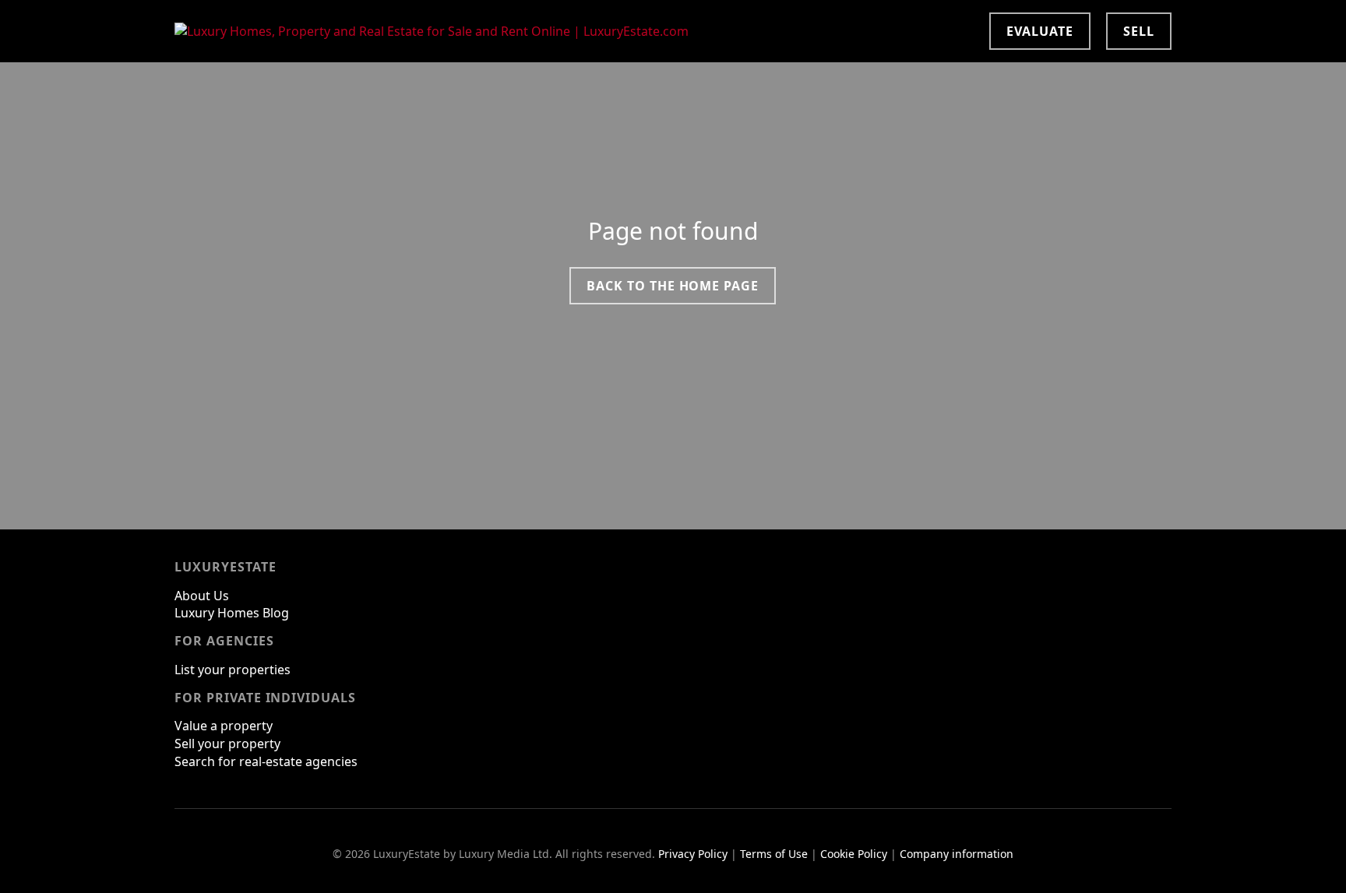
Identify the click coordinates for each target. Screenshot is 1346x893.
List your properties (232, 669)
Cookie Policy (853, 853)
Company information (956, 853)
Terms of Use (774, 853)
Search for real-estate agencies (266, 761)
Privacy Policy (693, 853)
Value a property (223, 725)
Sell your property (227, 743)
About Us (201, 595)
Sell (1138, 31)
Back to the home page (673, 285)
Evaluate (1039, 31)
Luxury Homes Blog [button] (231, 612)
